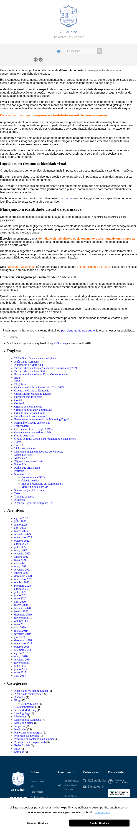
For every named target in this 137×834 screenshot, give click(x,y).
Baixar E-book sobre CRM (29, 371)
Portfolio (19, 470)
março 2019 (21, 630)
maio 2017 (20, 672)
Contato (18, 400)
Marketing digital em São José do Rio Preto (38, 451)
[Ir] (42, 337)
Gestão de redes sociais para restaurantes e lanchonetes (45, 438)
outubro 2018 (21, 646)
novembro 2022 (23, 537)
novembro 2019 (23, 617)
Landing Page (22, 713)
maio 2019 (20, 624)
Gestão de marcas (24, 435)
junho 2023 (20, 524)
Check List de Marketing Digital (32, 393)
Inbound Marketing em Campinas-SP (42, 483)
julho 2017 (20, 665)
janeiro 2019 (21, 637)
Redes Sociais (22, 745)
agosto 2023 (21, 518)
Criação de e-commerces (28, 406)
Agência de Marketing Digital (31, 690)
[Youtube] (36, 59)
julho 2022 (20, 547)
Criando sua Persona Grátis (29, 413)
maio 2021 (20, 559)
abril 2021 (20, 563)
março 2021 (21, 566)
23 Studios (69, 31)
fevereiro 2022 (22, 553)
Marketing (20, 716)
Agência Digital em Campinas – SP (34, 502)
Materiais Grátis (23, 454)
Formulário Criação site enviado (32, 422)
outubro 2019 (21, 620)
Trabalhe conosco (24, 496)
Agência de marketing (26, 361)
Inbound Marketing (25, 710)
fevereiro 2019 (22, 633)
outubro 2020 (21, 582)
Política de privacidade (27, 467)
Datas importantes (24, 706)
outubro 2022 (21, 540)
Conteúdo (19, 403)
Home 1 (18, 445)
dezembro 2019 (23, 614)
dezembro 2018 (23, 640)
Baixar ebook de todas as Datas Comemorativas (41, 374)
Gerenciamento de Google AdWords (34, 429)
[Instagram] (41, 59)
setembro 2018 (22, 649)
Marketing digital (24, 722)
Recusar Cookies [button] (37, 823)
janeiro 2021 (21, 572)
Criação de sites (30, 480)
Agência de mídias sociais (28, 693)
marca (68, 198)
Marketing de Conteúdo (34, 486)
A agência (20, 499)
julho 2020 (20, 592)
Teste (17, 493)
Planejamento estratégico (28, 732)
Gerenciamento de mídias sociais (32, 432)
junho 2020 (20, 595)
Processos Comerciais (26, 735)
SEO (17, 748)
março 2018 (21, 656)
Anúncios (19, 697)
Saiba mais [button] (102, 812)
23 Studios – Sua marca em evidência (35, 358)
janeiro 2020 (21, 611)
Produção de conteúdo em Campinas (34, 738)
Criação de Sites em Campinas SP (33, 409)
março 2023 (21, 530)
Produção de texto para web (30, 742)
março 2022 (21, 550)
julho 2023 (20, 521)
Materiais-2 (20, 457)
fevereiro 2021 (22, 569)
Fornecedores (21, 425)
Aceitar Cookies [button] (99, 823)
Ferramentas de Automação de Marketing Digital (41, 419)
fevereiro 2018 (22, 659)
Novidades (20, 729)
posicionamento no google (78, 330)
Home (17, 441)
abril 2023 (20, 527)
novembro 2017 (23, 662)
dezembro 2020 (23, 575)
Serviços (19, 474)
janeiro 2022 (21, 556)
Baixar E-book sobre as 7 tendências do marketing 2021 (45, 368)
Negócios (19, 726)
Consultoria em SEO (33, 477)
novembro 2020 (23, 579)
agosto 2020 (21, 588)
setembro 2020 (22, 585)
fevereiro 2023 (22, 534)
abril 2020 (20, 601)
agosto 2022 (21, 543)
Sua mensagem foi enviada (29, 490)
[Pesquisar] (99, 51)
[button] (59, 51)
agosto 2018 (21, 653)
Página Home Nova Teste (28, 461)
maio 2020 (20, 598)
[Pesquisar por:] (24, 336)
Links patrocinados (25, 448)
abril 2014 (20, 675)
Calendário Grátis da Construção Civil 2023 (39, 387)
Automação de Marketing (28, 364)
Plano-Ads (20, 464)
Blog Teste (20, 384)
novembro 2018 (23, 643)
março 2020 (21, 604)
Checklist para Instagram (28, 396)
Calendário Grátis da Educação (31, 390)
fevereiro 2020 (22, 608)
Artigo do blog (29, 703)
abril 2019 (20, 627)
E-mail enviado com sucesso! (30, 416)
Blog (17, 377)
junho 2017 (20, 669)
